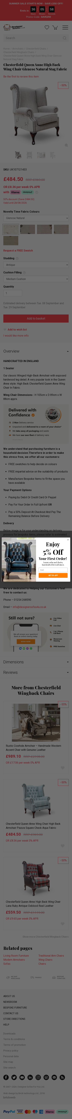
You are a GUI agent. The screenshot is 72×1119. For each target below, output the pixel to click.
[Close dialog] (67, 539)
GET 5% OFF (53, 575)
